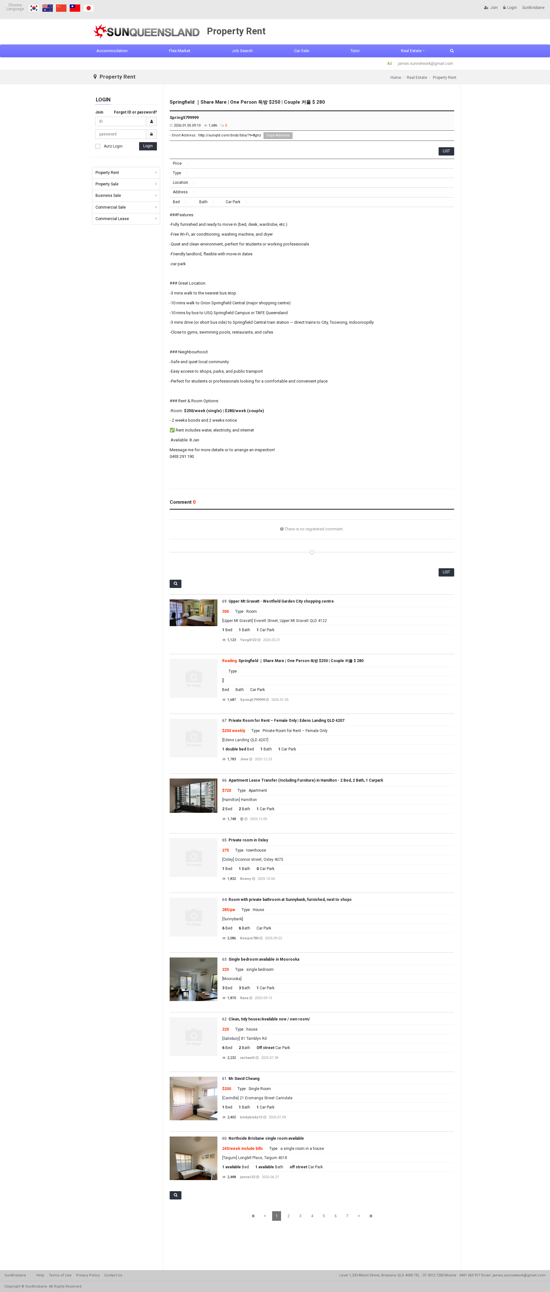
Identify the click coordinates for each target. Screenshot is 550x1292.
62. (266, 1019)
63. (260, 959)
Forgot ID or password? (135, 112)
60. (263, 1138)
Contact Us (113, 1275)
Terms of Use (60, 1275)
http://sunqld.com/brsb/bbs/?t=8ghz (229, 135)
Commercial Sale (110, 207)
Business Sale (108, 195)
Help (40, 1275)
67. (283, 720)
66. (302, 780)
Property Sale (106, 184)
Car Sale (301, 50)
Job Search (242, 50)
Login (512, 7)
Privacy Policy (88, 1275)
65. (245, 840)
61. (240, 1078)
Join (494, 7)
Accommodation (112, 50)
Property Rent (107, 172)
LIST (446, 151)
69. (278, 601)
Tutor (355, 50)
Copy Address (278, 135)
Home (396, 77)
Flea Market (179, 50)
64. (287, 899)
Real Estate (411, 50)
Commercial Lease (112, 219)
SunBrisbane (533, 7)
